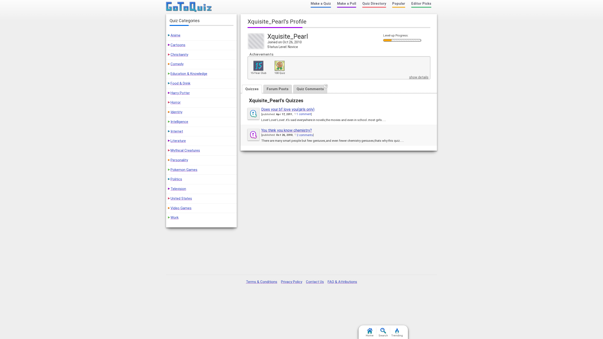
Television (178, 189)
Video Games (181, 208)
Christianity (179, 54)
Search (383, 335)
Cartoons (178, 45)
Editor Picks (421, 4)
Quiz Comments (312, 88)
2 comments (305, 135)
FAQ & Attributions (342, 282)
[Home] (189, 7)
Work (175, 217)
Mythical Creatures (185, 150)
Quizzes (252, 89)
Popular (398, 4)
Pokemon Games (184, 170)
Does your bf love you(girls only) (287, 109)
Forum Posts (278, 89)
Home (370, 335)
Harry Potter (180, 93)
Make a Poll (346, 4)
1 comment (304, 114)
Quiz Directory (374, 4)
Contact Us (315, 282)
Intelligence (179, 122)
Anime (175, 35)
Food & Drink (180, 83)
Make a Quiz (321, 4)
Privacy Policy (291, 282)
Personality (179, 160)
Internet (177, 131)
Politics (176, 179)
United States (181, 198)
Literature (178, 141)
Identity (176, 112)
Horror (176, 102)
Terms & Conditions (261, 282)
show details (418, 77)
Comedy (177, 64)
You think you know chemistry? (286, 130)
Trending (397, 335)
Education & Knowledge (189, 74)
